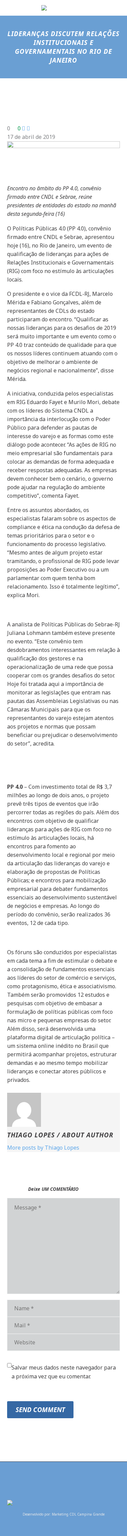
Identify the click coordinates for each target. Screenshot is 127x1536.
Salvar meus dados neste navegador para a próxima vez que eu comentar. (64, 1372)
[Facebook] (11, 1087)
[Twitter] (21, 1087)
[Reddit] (62, 1087)
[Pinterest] (32, 1087)
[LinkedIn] (52, 1087)
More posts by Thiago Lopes (43, 1147)
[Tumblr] (42, 1087)
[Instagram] (68, 1480)
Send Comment (40, 1409)
